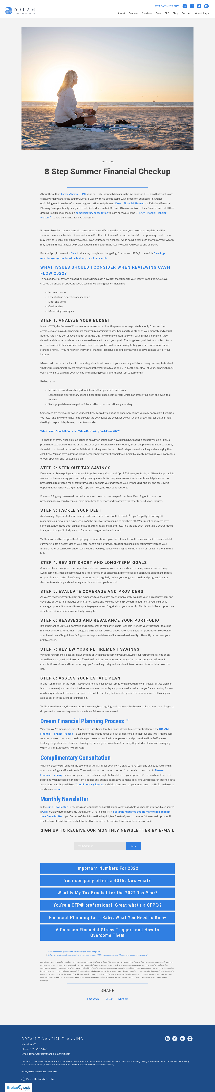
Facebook (93, 998)
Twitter (108, 998)
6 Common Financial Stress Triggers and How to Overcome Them (107, 932)
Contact (187, 13)
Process (133, 13)
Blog (175, 13)
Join (133, 846)
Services (147, 13)
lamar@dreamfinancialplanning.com (49, 1053)
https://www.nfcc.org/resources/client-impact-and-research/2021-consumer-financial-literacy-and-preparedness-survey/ (98, 955)
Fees (158, 13)
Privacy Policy (28, 1071)
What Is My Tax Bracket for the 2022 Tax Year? (107, 893)
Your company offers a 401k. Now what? (107, 880)
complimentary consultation (92, 212)
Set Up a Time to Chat (167, 6)
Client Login (202, 13)
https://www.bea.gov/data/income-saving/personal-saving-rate (74, 951)
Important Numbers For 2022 (107, 868)
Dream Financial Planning (129, 203)
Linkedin (123, 998)
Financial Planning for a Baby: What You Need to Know (107, 917)
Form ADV (52, 1071)
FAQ (167, 13)
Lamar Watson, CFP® (73, 193)
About (121, 13)
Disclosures (40, 1071)
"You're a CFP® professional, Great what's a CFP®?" (107, 905)
